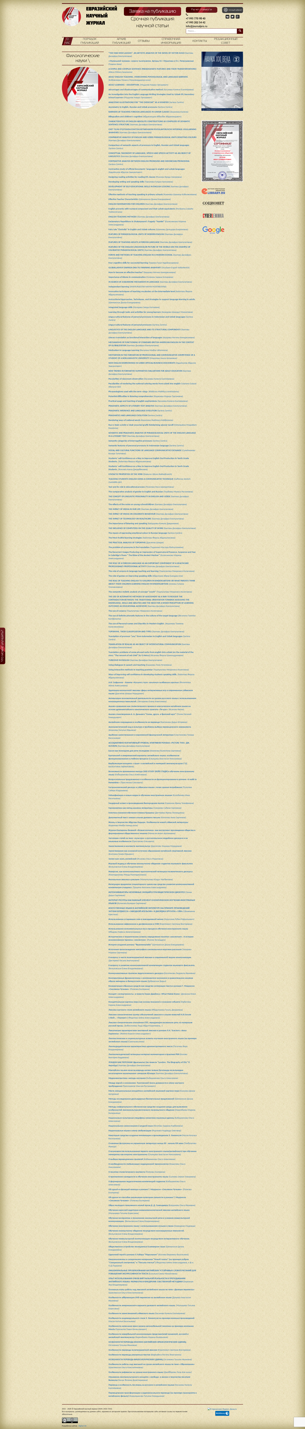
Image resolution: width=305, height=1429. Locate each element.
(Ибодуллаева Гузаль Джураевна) (145, 1010)
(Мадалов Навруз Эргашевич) (138, 85)
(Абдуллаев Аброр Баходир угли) (145, 576)
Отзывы (143, 41)
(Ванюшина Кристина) (151, 911)
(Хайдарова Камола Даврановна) (143, 523)
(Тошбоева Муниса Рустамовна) (150, 492)
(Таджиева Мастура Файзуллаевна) (145, 547)
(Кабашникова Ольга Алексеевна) (143, 1078)
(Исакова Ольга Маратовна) (135, 859)
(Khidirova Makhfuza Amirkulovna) (143, 392)
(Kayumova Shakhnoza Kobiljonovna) (140, 420)
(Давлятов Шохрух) (136, 542)
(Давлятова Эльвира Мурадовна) (145, 846)
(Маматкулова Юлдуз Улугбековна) (140, 879)
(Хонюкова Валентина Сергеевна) (144, 751)
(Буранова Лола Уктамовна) (140, 665)
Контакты (200, 41)
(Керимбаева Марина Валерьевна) (151, 1110)
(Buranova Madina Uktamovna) (138, 350)
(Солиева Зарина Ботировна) (140, 277)
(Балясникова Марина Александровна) (152, 555)
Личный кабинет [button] (234, 10)
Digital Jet (82, 1426)
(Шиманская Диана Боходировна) (139, 199)
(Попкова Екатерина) (136, 1172)
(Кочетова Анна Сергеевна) (147, 817)
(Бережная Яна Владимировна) (150, 1281)
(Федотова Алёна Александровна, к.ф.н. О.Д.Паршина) (151, 1262)
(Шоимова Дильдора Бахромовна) (148, 229)
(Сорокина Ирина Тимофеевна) (151, 803)
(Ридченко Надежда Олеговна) (144, 1131)
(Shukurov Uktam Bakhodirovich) (140, 474)
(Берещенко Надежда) (151, 1226)
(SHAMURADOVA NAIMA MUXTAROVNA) (137, 287)
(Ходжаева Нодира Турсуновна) (145, 396)
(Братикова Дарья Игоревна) (147, 722)
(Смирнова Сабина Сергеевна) (144, 808)
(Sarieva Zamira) (146, 102)
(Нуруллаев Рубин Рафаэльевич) (151, 919)
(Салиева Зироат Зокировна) (152, 1177)
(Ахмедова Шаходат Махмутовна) (150, 312)
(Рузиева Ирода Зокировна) (145, 177)
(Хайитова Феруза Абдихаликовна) (141, 538)
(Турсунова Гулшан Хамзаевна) (140, 182)
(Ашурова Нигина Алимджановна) (142, 272)
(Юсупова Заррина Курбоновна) (145, 1126)
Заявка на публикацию (152, 11)
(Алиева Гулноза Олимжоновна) (151, 584)
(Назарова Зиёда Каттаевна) (134, 307)
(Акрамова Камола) (148, 112)
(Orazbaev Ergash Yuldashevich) (149, 268)
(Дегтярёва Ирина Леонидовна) (146, 813)
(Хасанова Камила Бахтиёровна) (151, 90)
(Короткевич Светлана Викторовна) (150, 924)
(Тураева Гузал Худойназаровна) (143, 263)
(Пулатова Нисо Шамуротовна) (141, 487)
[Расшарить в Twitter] (232, 17)
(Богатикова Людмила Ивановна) (151, 973)
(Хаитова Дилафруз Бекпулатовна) (142, 204)
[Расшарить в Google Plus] (237, 17)
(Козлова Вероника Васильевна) (148, 1255)
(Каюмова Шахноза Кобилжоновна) (152, 194)
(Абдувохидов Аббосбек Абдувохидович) (144, 117)
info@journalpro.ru (196, 26)
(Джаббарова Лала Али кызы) (150, 1372)
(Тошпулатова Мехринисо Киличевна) (151, 571)
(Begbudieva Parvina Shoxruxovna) (144, 1355)
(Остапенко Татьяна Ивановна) (150, 1359)
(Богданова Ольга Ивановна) (151, 1205)
